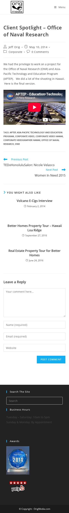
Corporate (15, 52)
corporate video (24, 136)
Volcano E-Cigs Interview (34, 201)
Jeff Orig (14, 47)
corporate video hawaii (49, 136)
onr (17, 143)
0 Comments (40, 52)
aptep (13, 132)
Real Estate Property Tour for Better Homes (34, 253)
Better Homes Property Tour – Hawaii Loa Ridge (34, 228)
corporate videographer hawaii (21, 140)
